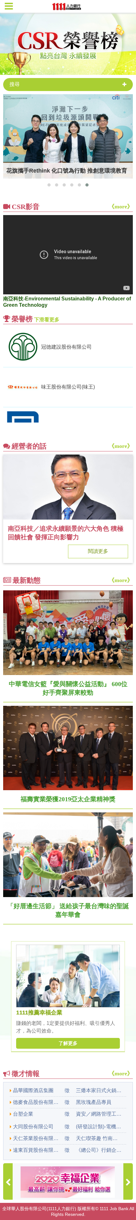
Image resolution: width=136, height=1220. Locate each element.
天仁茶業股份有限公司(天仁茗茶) (36, 1138)
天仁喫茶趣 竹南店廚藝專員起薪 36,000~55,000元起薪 (99, 1138)
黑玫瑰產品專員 (93, 1102)
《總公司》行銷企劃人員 (99, 1150)
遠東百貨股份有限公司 (36, 1150)
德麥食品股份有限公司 (36, 1102)
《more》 (121, 206)
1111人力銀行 (61, 1208)
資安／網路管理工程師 (99, 1114)
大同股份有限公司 (33, 1126)
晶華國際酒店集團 (33, 1090)
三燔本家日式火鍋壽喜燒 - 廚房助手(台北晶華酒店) (99, 1090)
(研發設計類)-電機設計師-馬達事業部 (99, 1126)
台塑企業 (23, 1114)
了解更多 (68, 1043)
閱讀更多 (98, 551)
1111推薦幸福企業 (39, 1012)
